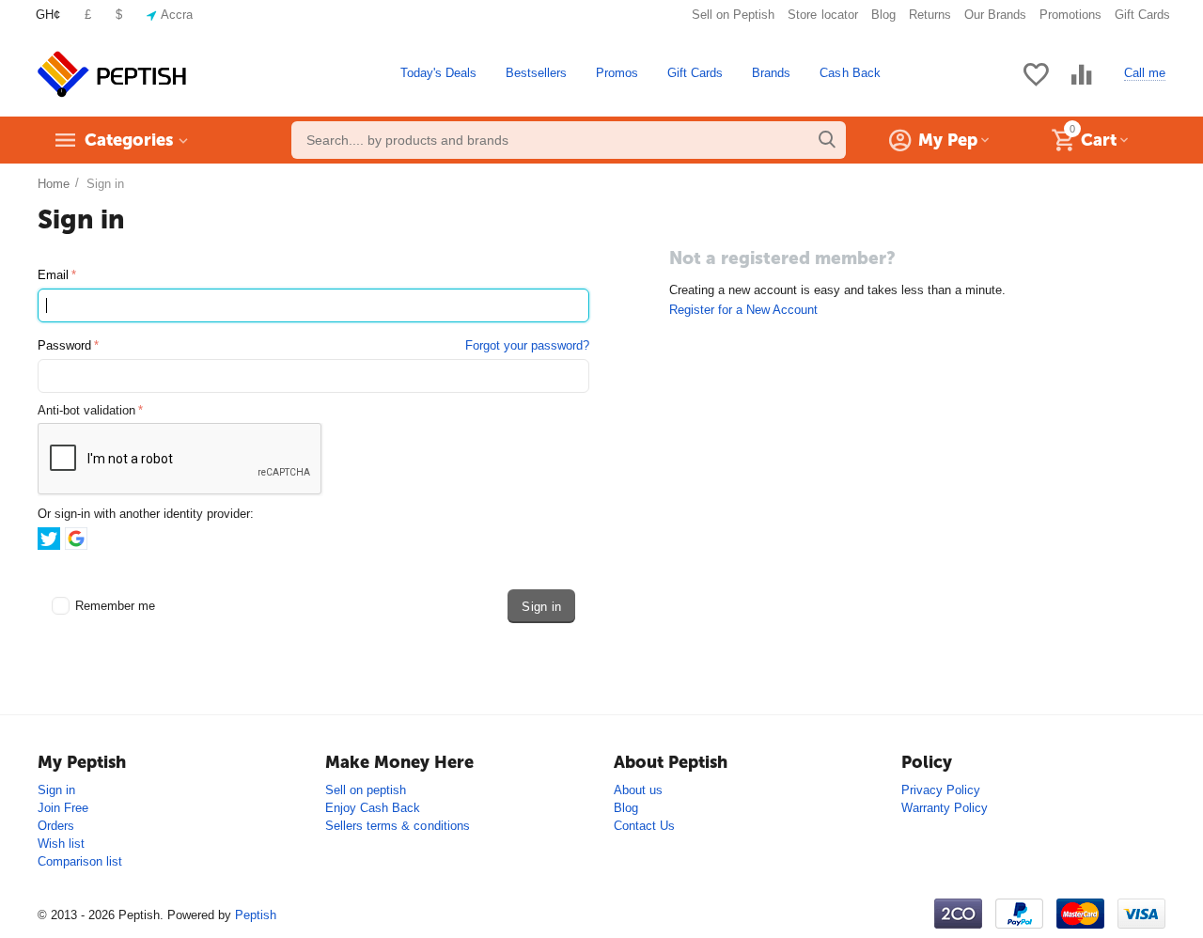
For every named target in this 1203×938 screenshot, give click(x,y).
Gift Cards (1142, 15)
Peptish (255, 915)
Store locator (822, 15)
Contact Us (644, 826)
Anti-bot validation (86, 410)
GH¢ (48, 15)
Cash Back (850, 73)
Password (64, 345)
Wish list (61, 843)
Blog (883, 15)
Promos (617, 73)
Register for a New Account (743, 310)
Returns (930, 15)
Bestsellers (536, 73)
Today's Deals (438, 73)
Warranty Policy (944, 808)
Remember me (115, 606)
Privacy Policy (940, 790)
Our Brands (995, 15)
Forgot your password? (527, 345)
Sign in (56, 790)
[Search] (827, 140)
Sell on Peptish (733, 15)
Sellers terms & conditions (397, 826)
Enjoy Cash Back (372, 808)
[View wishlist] (1036, 85)
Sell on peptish (365, 790)
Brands (771, 73)
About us (638, 790)
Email (53, 275)
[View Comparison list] (1082, 85)
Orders (56, 826)
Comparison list (80, 861)
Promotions (1070, 15)
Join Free (63, 808)
